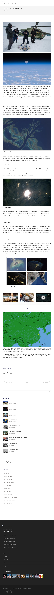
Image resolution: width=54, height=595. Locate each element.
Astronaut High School (9, 482)
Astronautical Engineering (9, 500)
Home (34, 9)
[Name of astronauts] (18, 576)
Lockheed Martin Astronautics (10, 535)
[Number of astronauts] (27, 576)
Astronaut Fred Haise (14, 413)
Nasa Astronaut (7, 485)
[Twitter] (7, 372)
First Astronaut (7, 473)
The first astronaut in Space (10, 544)
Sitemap (6, 563)
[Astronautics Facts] (9, 3)
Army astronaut (13, 419)
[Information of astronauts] (14, 576)
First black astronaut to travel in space (18, 437)
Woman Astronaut (8, 494)
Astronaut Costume (8, 479)
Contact (6, 559)
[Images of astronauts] (9, 576)
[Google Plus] (11, 372)
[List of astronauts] (23, 576)
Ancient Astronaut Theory (9, 506)
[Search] (49, 391)
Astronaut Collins (13, 449)
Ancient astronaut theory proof (11, 547)
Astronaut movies (13, 443)
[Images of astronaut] (41, 576)
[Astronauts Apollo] (37, 576)
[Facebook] (4, 372)
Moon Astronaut (7, 488)
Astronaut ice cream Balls (9, 538)
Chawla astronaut (13, 402)
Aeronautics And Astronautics (43, 9)
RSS (5, 566)
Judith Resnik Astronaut (9, 541)
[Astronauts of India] (5, 576)
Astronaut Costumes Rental (15, 431)
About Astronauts (8, 503)
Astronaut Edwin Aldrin (14, 425)
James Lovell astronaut (14, 407)
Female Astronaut (8, 476)
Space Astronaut (7, 491)
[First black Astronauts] (32, 576)
